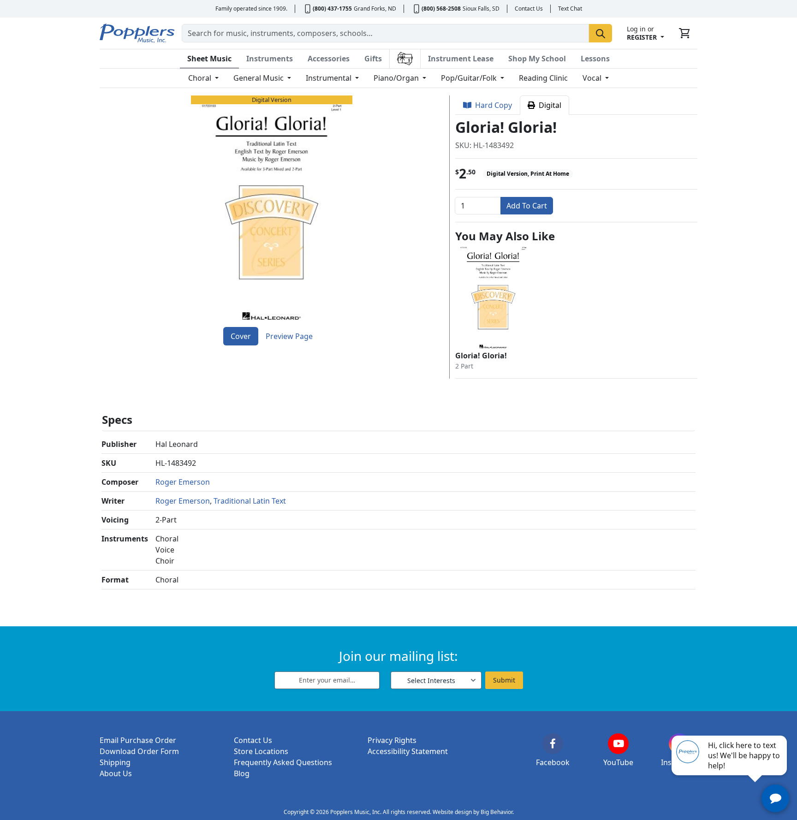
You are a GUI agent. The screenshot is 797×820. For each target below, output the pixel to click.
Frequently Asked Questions (283, 762)
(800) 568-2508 (441, 8)
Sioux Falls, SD (481, 8)
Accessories (329, 58)
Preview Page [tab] (289, 336)
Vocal (593, 78)
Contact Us (529, 8)
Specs (117, 419)
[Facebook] (552, 743)
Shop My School (537, 58)
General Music (259, 78)
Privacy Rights (392, 740)
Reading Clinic (543, 78)
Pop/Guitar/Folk (470, 78)
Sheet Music (209, 58)
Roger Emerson (182, 482)
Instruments (269, 58)
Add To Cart (526, 206)
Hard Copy (491, 105)
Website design (452, 812)
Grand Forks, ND (375, 8)
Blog (242, 773)
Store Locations (261, 751)
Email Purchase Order (138, 740)
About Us (116, 773)
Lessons (595, 58)
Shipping (115, 762)
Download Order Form (139, 751)
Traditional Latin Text (250, 501)
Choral (200, 78)
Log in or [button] (642, 33)
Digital (548, 105)
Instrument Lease (461, 58)
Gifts (373, 58)
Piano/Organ (397, 78)
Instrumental (329, 78)
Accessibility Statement (408, 751)
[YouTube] (618, 743)
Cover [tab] (241, 336)
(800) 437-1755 (332, 8)
